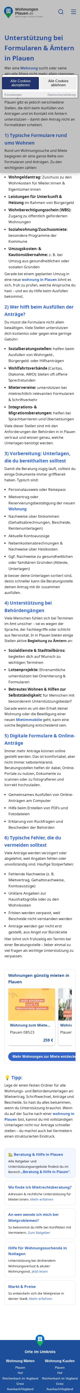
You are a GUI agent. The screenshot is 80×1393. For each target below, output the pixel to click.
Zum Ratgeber (39, 1232)
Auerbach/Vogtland (20, 1389)
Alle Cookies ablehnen (58, 83)
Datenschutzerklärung (62, 94)
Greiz (20, 1383)
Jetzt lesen (40, 1271)
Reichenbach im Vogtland (20, 1378)
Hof (20, 1373)
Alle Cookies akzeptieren (20, 83)
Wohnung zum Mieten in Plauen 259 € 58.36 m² (30, 1025)
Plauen (20, 1367)
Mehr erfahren (41, 1199)
